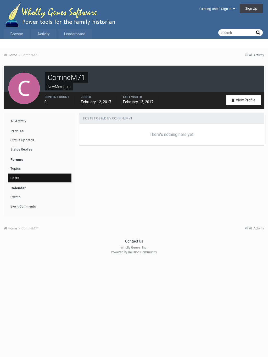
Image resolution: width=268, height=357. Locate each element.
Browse (16, 34)
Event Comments (23, 206)
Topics (15, 168)
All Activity (18, 121)
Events (15, 197)
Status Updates (22, 140)
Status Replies (21, 149)
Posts (14, 178)
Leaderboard (74, 34)
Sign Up (251, 8)
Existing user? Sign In (216, 9)
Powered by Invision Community (134, 252)
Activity (43, 34)
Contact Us (134, 241)
